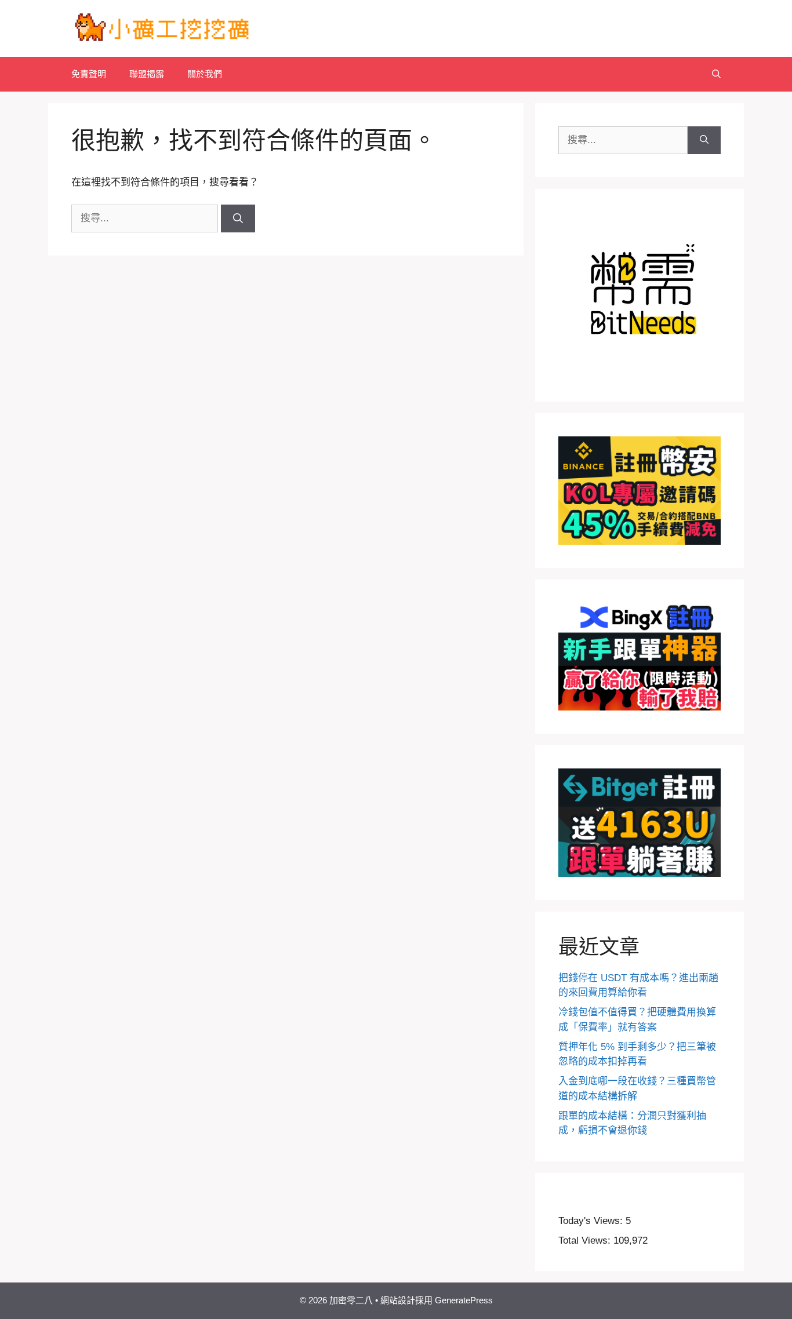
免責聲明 (88, 74)
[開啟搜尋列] (716, 74)
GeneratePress (464, 1300)
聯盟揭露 (146, 74)
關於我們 (204, 74)
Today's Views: (592, 1220)
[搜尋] (238, 218)
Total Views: (585, 1240)
